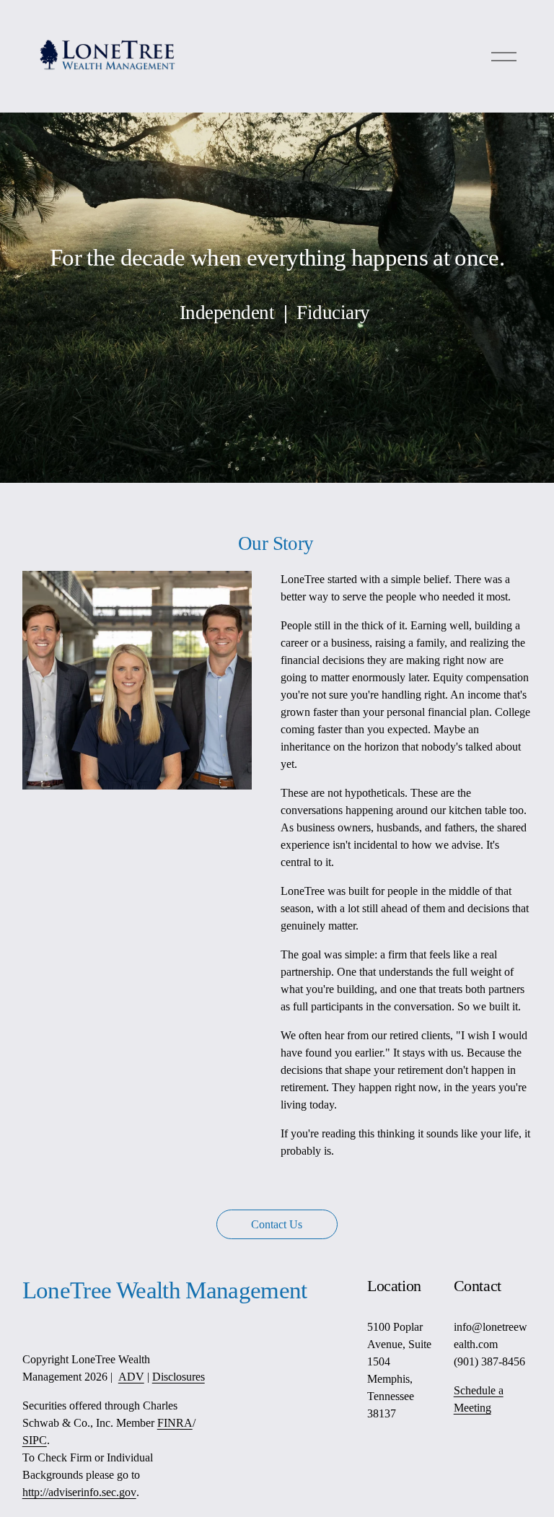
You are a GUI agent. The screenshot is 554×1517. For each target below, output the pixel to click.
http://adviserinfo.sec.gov (79, 1492)
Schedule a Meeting (479, 1399)
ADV (131, 1376)
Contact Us (276, 1224)
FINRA (175, 1423)
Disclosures (178, 1376)
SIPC (34, 1440)
